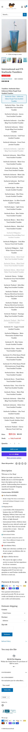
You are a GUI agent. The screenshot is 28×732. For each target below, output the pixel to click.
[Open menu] (2, 6)
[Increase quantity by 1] (19, 443)
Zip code (4, 624)
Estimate (7, 634)
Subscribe (7, 690)
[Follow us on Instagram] (3, 705)
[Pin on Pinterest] (19, 463)
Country (4, 609)
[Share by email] (25, 463)
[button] (5, 81)
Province (4, 617)
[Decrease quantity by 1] (10, 443)
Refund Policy (6, 641)
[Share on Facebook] (16, 463)
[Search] (25, 14)
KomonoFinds (7, 79)
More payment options (14, 458)
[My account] (22, 7)
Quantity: (5, 443)
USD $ (4, 697)
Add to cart (14, 449)
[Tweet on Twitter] (22, 463)
